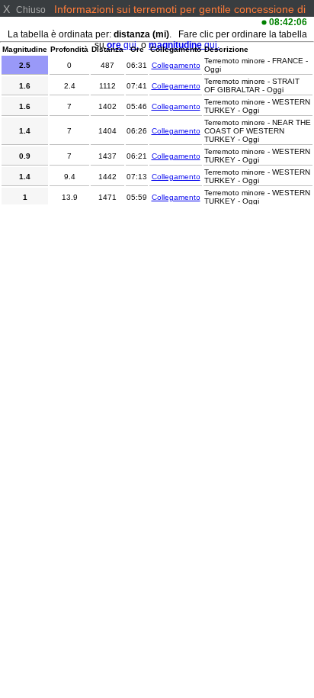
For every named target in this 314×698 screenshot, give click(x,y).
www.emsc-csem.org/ (130, 21)
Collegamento (176, 65)
